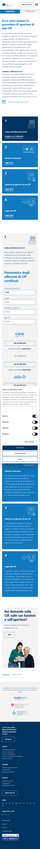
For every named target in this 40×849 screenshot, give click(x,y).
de (3, 803)
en (13, 803)
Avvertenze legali (7, 831)
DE (3, 814)
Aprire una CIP (27, 4)
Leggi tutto (9, 163)
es (23, 803)
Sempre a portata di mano (10, 767)
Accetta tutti (20, 447)
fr (6, 803)
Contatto (4, 827)
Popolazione (10, 11)
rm (17, 803)
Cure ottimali (6, 770)
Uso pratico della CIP (8, 772)
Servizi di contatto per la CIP (15, 102)
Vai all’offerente (20, 343)
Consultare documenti (8, 750)
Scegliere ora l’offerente (14, 136)
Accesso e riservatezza (8, 754)
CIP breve (8, 739)
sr (20, 803)
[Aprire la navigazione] (36, 4)
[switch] (35, 422)
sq (30, 803)
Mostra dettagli (29, 442)
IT (9, 814)
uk (3, 805)
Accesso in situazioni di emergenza (12, 756)
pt (27, 803)
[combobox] (20, 292)
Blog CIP (4, 824)
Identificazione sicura (8, 785)
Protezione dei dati (7, 781)
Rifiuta (20, 459)
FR (6, 814)
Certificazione (6, 783)
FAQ (9, 635)
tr (34, 803)
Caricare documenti (8, 752)
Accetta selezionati (20, 453)
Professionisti (30, 11)
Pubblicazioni (6, 820)
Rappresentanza (6, 758)
